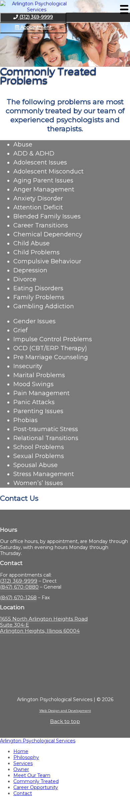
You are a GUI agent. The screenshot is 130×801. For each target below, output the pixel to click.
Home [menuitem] (20, 751)
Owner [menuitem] (21, 769)
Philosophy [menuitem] (26, 757)
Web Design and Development (65, 710)
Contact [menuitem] (22, 793)
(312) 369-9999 (35, 17)
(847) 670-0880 (19, 587)
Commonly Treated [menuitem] (36, 781)
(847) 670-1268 (18, 597)
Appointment (35, 27)
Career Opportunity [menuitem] (35, 787)
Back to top (65, 721)
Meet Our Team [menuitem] (31, 775)
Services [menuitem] (23, 763)
